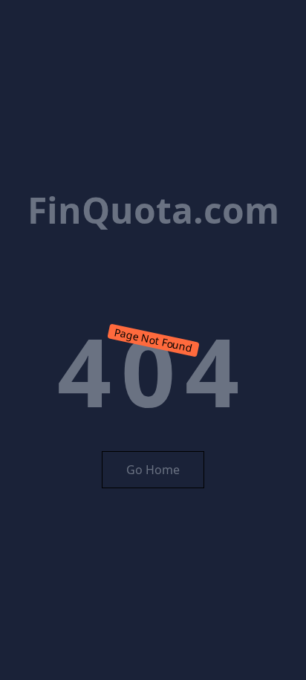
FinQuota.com (153, 210)
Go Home (153, 470)
